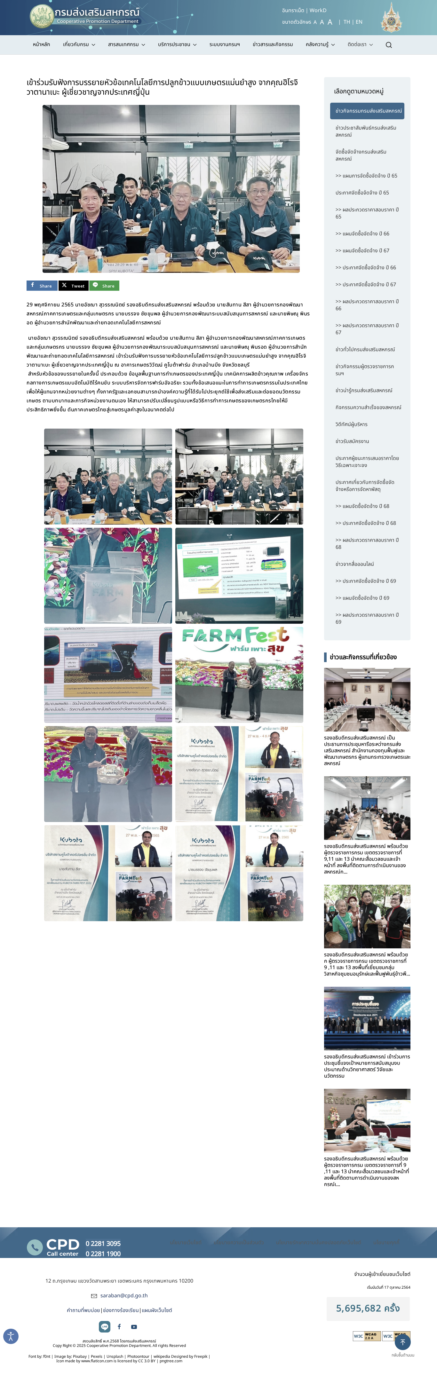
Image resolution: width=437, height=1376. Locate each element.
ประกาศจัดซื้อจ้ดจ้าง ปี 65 (362, 193)
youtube (134, 1327)
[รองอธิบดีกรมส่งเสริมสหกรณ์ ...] (367, 699)
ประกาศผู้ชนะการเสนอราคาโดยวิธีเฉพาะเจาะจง (367, 462)
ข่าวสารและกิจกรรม (273, 44)
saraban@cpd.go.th (124, 1296)
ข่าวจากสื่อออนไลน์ (355, 564)
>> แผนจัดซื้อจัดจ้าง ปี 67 (362, 251)
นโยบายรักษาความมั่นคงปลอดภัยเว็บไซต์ (318, 1242)
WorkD (318, 10)
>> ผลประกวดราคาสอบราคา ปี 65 (367, 213)
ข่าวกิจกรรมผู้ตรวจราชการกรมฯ (365, 370)
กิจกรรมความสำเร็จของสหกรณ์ (368, 407)
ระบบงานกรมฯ (225, 44)
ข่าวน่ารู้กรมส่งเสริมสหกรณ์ (364, 390)
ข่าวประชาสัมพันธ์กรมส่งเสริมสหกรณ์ (366, 131)
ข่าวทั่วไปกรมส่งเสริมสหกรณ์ (365, 349)
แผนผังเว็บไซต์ (157, 1310)
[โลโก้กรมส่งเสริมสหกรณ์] (89, 14)
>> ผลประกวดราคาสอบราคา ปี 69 (367, 618)
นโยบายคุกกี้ (386, 1242)
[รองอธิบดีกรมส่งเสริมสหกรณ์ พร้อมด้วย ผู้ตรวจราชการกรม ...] (367, 808)
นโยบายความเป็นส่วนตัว (239, 1242)
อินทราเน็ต (293, 10)
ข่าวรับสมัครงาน (352, 441)
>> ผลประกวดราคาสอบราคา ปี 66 (367, 305)
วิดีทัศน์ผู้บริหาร (352, 424)
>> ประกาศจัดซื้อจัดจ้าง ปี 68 (366, 523)
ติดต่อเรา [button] (357, 44)
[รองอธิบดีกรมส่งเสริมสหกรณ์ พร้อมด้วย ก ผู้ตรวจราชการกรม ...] (367, 916)
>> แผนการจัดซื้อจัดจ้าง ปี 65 (366, 176)
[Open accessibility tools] (11, 1336)
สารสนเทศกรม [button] (123, 44)
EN (359, 22)
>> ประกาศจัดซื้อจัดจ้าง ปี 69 (366, 581)
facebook (119, 1327)
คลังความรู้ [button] (317, 44)
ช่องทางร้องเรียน (121, 1310)
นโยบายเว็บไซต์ (186, 1242)
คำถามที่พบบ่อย (83, 1310)
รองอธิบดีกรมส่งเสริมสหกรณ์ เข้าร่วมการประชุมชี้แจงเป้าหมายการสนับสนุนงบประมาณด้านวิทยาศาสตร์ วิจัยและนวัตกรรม (367, 1066)
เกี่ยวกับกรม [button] (76, 44)
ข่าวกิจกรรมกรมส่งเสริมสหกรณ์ (369, 111)
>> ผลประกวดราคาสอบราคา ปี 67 (367, 329)
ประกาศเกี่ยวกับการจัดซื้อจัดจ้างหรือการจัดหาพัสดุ (365, 485)
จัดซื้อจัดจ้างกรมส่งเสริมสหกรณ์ (361, 155)
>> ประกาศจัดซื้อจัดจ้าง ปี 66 (366, 268)
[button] (405, 1351)
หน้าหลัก (41, 44)
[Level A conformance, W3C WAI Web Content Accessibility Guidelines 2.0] (367, 1336)
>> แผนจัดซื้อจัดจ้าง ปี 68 (362, 506)
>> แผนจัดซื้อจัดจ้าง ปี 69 (362, 598)
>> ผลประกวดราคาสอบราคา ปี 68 (367, 543)
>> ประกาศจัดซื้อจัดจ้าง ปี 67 (366, 285)
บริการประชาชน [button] (174, 44)
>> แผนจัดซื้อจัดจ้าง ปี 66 (362, 234)
